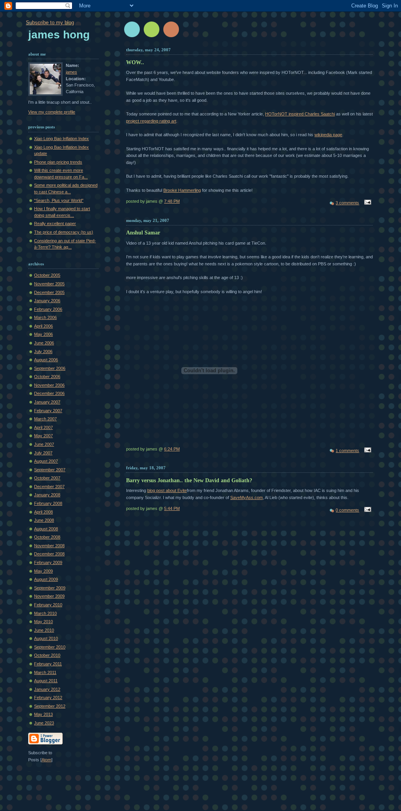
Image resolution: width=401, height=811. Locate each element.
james (71, 72)
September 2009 (49, 588)
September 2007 (49, 469)
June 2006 (44, 343)
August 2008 (46, 528)
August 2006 (46, 359)
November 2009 (49, 596)
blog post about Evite (167, 490)
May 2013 (43, 714)
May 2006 (43, 334)
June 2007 (44, 444)
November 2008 (49, 545)
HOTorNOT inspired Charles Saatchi (300, 114)
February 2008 (48, 503)
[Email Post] (366, 202)
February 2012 (48, 697)
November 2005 (49, 283)
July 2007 (43, 453)
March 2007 (45, 418)
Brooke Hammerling (182, 190)
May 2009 (43, 571)
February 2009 (48, 562)
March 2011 (45, 672)
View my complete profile (51, 112)
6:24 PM (172, 449)
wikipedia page (328, 134)
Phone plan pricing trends (58, 162)
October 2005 (47, 275)
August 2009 (46, 579)
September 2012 (49, 706)
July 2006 (43, 351)
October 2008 (47, 537)
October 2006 (47, 376)
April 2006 (43, 326)
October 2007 (47, 478)
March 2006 (45, 317)
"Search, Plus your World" (58, 200)
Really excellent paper (55, 223)
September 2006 (49, 368)
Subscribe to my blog (50, 22)
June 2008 (44, 520)
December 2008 (49, 553)
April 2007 (43, 427)
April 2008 (43, 512)
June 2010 (44, 630)
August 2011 (46, 680)
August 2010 (46, 638)
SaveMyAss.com (246, 497)
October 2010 (47, 655)
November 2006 (49, 385)
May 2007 (43, 435)
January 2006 (47, 300)
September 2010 (49, 647)
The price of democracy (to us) (63, 232)
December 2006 (49, 393)
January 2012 (47, 689)
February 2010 (48, 604)
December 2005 (49, 292)
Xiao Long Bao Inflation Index (61, 138)
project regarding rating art (151, 121)
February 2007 (48, 410)
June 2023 (44, 723)
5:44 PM (172, 508)
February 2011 (48, 663)
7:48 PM (172, 201)
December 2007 (49, 486)
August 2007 (46, 461)
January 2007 (47, 402)
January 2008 (47, 494)
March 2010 (45, 613)
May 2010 (43, 621)
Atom (46, 759)
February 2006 (48, 309)
